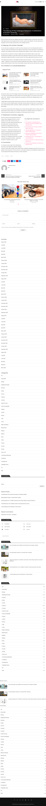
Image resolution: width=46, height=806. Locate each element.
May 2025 (3, 288)
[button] (3, 195)
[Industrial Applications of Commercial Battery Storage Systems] (5, 82)
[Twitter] (36, 2)
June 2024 (3, 321)
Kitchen (23, 621)
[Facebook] (35, 2)
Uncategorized (23, 662)
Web (23, 670)
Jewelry (23, 619)
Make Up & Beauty (23, 629)
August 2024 (3, 315)
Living (23, 627)
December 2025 (4, 266)
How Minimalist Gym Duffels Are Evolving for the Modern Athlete (14, 494)
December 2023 (4, 340)
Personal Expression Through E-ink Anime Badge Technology (36, 74)
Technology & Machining (23, 657)
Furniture (23, 608)
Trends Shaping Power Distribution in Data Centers (11, 506)
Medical (23, 638)
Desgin (23, 600)
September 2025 (4, 275)
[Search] (45, 2)
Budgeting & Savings (23, 594)
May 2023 (3, 361)
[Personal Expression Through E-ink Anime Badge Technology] (26, 74)
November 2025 (4, 269)
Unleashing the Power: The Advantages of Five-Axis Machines (15, 87)
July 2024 (3, 318)
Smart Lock (23, 654)
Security (23, 648)
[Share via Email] (20, 161)
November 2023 (4, 343)
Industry (23, 616)
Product (23, 646)
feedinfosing (6, 34)
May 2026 (3, 251)
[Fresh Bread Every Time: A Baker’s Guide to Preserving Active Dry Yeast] (4, 569)
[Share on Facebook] (12, 161)
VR (23, 667)
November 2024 (4, 306)
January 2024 (4, 337)
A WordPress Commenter (6, 514)
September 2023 (4, 349)
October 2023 (4, 346)
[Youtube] (40, 2)
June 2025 (3, 284)
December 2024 (4, 303)
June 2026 (3, 248)
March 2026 (3, 257)
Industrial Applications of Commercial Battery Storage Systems (15, 81)
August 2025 (3, 278)
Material (23, 635)
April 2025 (3, 291)
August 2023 (3, 352)
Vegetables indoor (23, 665)
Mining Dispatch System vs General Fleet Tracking (11, 497)
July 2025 (3, 281)
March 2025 (3, 294)
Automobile (23, 589)
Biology (23, 592)
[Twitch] (28, 800)
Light (23, 624)
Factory (23, 602)
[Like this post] (9, 161)
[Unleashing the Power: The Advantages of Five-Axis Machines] (5, 88)
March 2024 (3, 330)
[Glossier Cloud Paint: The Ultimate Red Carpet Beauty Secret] (26, 88)
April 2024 (3, 327)
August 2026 (3, 242)
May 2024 (3, 324)
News (23, 640)
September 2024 (4, 312)
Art (2, 156)
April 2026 (3, 254)
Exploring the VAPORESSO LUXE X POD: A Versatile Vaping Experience (36, 81)
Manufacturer (23, 632)
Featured (7, 156)
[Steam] (43, 2)
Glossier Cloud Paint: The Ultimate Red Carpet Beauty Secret (36, 87)
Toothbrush (23, 659)
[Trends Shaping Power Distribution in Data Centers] (4, 576)
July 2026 (3, 245)
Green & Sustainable (23, 613)
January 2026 (4, 263)
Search (2, 484)
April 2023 (3, 364)
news (11, 156)
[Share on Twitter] (14, 161)
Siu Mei (23, 651)
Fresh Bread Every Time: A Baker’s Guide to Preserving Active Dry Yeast (15, 503)
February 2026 (4, 260)
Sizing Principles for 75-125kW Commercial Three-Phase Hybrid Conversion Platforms (18, 500)
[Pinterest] (39, 2)
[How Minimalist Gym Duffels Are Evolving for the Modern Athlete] (4, 547)
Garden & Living (23, 611)
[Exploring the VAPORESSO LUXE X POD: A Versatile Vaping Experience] (26, 82)
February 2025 (4, 297)
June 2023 (3, 358)
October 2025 (4, 272)
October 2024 (4, 309)
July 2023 (3, 355)
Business (23, 597)
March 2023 (3, 367)
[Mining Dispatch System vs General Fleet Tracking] (4, 554)
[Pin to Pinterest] (17, 161)
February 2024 (4, 334)
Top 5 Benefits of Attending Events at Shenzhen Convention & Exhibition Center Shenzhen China (34, 124)
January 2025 (4, 300)
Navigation (14, 514)
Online (23, 643)
